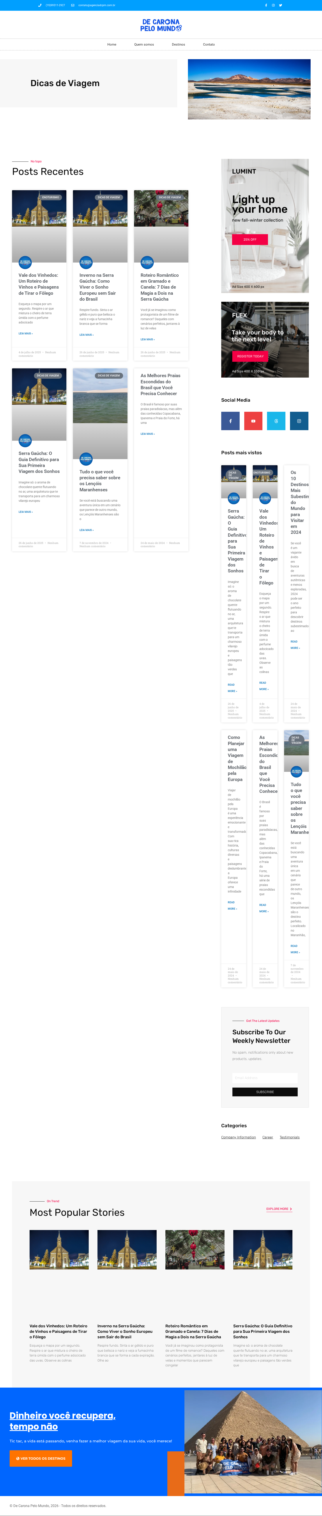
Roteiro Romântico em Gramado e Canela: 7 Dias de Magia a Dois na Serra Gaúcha (160, 287)
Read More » (232, 688)
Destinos (178, 44)
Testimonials (290, 1137)
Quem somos (144, 44)
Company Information (238, 1137)
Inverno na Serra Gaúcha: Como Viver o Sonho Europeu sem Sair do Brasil (98, 287)
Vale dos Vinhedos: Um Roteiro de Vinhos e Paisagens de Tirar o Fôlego (270, 547)
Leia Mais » (26, 333)
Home (111, 44)
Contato (209, 44)
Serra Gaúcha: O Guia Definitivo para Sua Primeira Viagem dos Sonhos (262, 1331)
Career (267, 1137)
